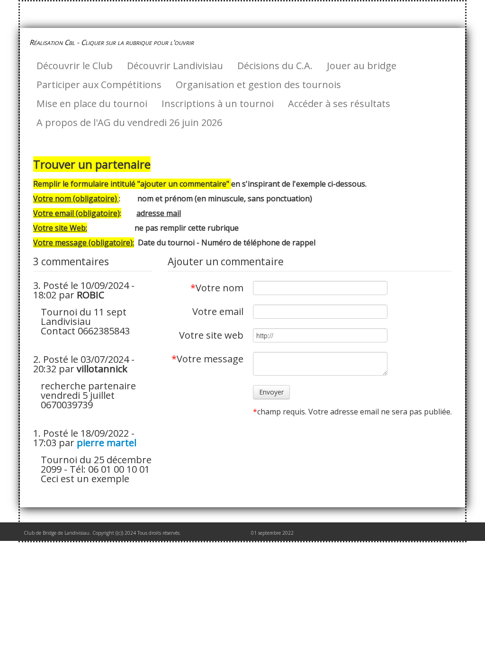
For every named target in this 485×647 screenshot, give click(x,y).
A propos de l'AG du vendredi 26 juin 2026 (129, 122)
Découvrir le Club (74, 65)
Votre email (217, 310)
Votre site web (211, 334)
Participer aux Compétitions (99, 84)
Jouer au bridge (361, 65)
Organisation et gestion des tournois (258, 84)
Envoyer (271, 391)
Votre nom (216, 287)
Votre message (207, 358)
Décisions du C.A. (275, 65)
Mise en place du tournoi (91, 103)
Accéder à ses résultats (339, 103)
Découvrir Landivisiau (175, 65)
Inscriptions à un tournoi (218, 103)
